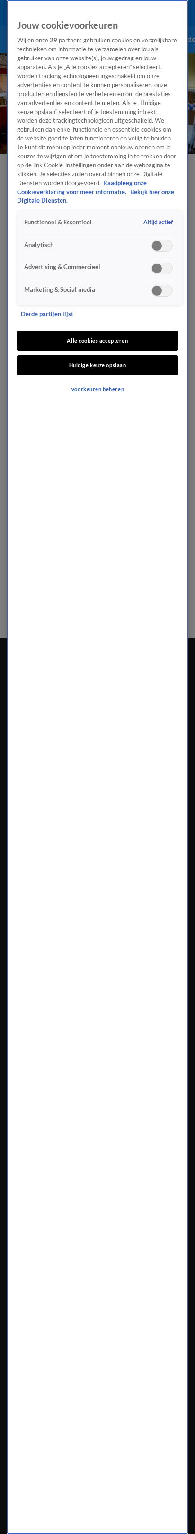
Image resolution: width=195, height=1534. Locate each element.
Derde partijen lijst (47, 314)
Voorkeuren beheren (97, 389)
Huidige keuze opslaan (97, 365)
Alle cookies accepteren (97, 341)
